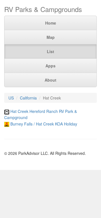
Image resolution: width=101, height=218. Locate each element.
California (28, 98)
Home (50, 23)
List (50, 51)
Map (51, 37)
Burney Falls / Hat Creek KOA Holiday (43, 124)
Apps (50, 65)
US (11, 98)
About (50, 80)
